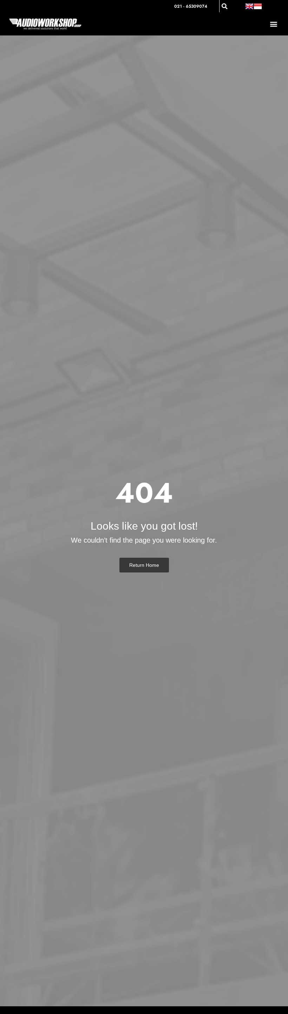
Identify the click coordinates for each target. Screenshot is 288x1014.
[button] (225, 6)
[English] (249, 6)
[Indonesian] (258, 6)
